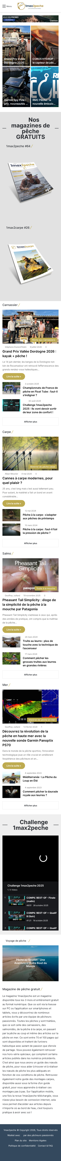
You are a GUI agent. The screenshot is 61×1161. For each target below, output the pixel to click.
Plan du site (21, 1140)
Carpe (6, 432)
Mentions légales (37, 1140)
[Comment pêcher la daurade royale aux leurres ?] (11, 792)
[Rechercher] (57, 7)
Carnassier (10, 305)
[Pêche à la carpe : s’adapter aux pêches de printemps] (11, 515)
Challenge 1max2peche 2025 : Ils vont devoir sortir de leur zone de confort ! (39, 408)
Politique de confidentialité (22, 1145)
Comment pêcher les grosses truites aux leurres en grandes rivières (39, 661)
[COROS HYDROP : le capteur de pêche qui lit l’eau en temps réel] (45, 46)
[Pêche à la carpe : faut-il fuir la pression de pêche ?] (11, 530)
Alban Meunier (11, 474)
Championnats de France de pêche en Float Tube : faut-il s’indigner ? (40, 391)
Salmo (6, 553)
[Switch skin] (51, 7)
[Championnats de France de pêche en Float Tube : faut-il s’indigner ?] (11, 388)
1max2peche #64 (17, 146)
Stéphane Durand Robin (16, 347)
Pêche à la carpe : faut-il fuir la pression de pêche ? (40, 531)
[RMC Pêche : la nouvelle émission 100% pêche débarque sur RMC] (45, 87)
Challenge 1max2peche (30, 825)
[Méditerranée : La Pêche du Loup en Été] (11, 777)
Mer (5, 685)
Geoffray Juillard (12, 595)
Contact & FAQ (45, 1145)
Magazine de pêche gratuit (21, 989)
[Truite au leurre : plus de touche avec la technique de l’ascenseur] (11, 641)
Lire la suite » (14, 376)
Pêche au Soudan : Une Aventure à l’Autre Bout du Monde (30, 963)
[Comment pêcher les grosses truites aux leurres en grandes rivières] (11, 658)
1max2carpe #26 (17, 227)
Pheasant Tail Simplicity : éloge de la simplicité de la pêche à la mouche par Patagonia (29, 604)
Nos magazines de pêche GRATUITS (30, 128)
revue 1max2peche (26, 1095)
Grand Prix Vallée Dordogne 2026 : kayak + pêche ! (14, 62)
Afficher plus (30, 421)
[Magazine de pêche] (31, 6)
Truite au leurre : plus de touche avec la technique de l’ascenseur (40, 644)
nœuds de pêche (16, 1070)
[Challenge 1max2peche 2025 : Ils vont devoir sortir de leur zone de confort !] (11, 405)
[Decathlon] (30, 18)
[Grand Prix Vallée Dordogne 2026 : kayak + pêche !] (16, 46)
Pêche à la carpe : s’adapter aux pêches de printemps (39, 516)
